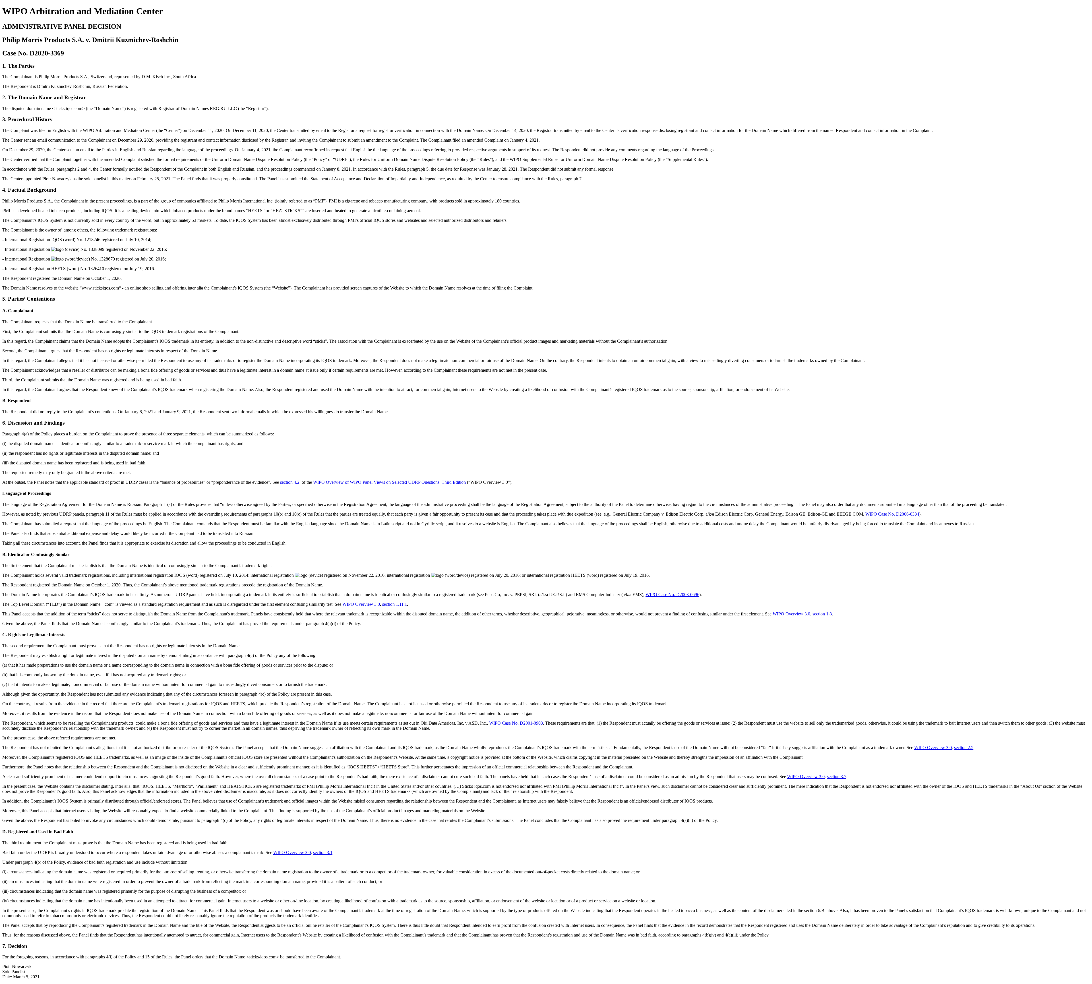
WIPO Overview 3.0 (361, 604)
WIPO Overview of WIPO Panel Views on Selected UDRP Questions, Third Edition (389, 482)
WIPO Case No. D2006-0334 (892, 514)
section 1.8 (822, 613)
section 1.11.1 (394, 604)
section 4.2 (289, 482)
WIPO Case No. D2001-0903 (516, 723)
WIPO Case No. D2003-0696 (672, 594)
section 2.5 (963, 747)
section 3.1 (322, 852)
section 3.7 (836, 776)
